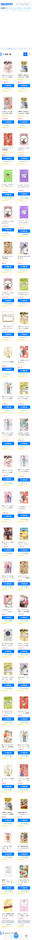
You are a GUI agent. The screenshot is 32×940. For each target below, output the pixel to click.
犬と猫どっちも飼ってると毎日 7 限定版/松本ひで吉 (8, 112)
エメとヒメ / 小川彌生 (7, 779)
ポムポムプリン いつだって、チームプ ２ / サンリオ (24, 543)
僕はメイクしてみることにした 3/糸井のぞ (8, 507)
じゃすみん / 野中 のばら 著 (7, 847)
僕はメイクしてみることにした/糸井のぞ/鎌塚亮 (7, 434)
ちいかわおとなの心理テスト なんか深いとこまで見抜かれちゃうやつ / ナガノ (7, 644)
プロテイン (14, 10)
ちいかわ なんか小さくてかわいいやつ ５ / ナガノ (24, 186)
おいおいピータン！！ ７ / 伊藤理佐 (23, 577)
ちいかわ (20, 10)
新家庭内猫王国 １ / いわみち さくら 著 (24, 813)
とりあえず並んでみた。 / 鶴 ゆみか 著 (23, 881)
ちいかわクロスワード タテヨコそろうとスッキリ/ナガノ (24, 294)
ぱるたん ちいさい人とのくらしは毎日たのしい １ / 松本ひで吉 (7, 471)
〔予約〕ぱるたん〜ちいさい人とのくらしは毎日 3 (7, 327)
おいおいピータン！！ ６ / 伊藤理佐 (23, 712)
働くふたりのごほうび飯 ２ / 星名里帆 (7, 746)
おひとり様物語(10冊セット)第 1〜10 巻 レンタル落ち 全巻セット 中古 (8, 915)
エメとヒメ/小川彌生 (8, 362)
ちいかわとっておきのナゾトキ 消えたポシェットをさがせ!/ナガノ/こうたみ (24, 398)
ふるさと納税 (16, 8)
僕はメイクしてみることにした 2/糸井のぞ (8, 398)
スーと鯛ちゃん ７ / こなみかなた (24, 507)
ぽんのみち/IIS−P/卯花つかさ (24, 257)
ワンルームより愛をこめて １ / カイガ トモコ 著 (23, 780)
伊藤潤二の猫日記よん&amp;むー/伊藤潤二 (24, 76)
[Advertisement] (16, 29)
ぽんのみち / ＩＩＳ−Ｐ (23, 678)
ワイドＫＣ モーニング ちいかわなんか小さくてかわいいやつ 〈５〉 (24, 222)
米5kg (25, 8)
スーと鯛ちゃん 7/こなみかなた (24, 361)
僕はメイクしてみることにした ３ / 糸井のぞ (7, 577)
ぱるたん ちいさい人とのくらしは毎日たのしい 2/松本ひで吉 (24, 327)
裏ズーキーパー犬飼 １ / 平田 (8, 543)
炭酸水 (29, 8)
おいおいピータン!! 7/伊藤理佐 (7, 257)
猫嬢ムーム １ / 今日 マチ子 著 (8, 881)
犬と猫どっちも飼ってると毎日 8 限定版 (23, 434)
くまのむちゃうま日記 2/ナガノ (23, 149)
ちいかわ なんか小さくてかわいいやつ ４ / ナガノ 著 (8, 185)
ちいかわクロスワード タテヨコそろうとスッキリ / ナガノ (7, 712)
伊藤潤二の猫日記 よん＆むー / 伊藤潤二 (7, 813)
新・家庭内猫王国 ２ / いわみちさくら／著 (23, 847)
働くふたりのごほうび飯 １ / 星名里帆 (23, 610)
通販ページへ (8, 921)
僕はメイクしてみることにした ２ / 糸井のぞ (23, 746)
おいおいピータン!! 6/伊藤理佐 (7, 149)
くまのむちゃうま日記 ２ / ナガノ (7, 293)
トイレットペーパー (6, 10)
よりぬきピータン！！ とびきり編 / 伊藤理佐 (8, 611)
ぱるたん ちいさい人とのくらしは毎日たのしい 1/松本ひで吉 (8, 76)
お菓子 (11, 8)
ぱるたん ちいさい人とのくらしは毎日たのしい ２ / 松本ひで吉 (23, 644)
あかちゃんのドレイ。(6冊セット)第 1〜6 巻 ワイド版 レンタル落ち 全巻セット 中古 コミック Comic (24, 915)
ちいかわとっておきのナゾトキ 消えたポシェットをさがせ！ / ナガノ (7, 678)
